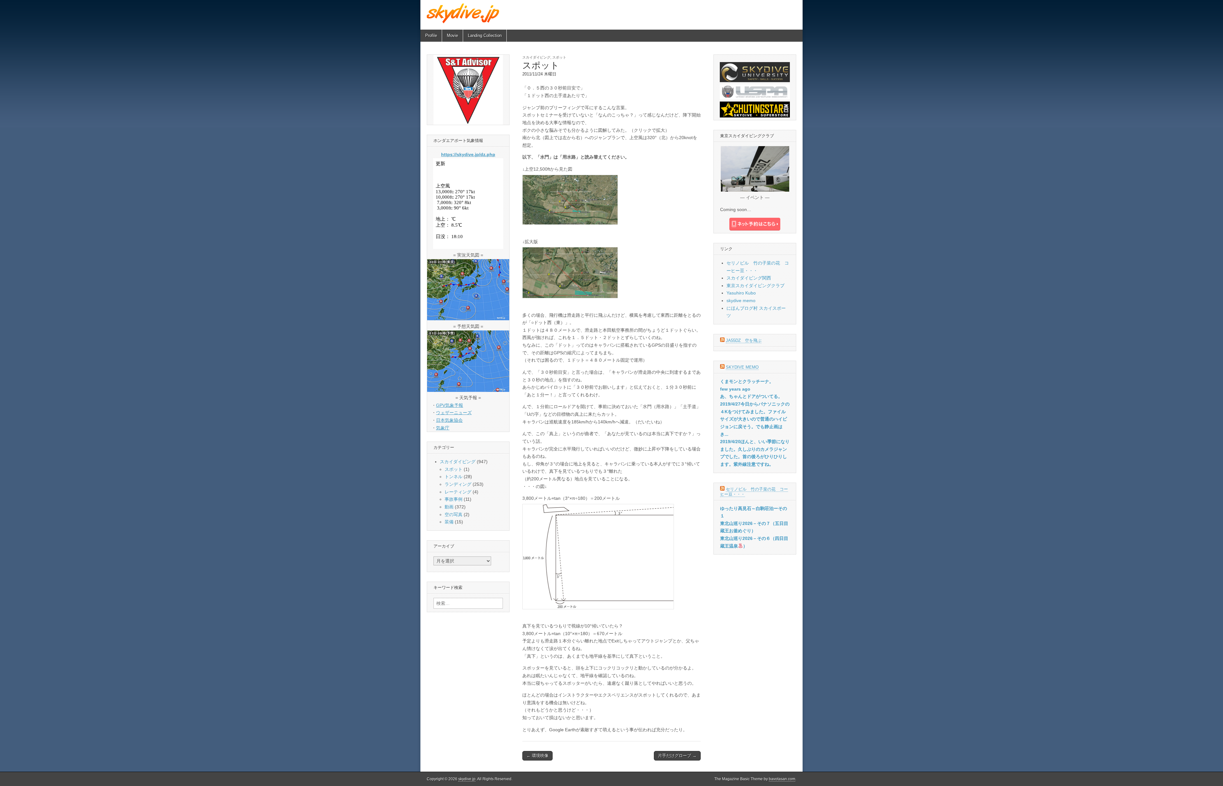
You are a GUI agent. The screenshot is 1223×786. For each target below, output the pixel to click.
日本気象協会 (449, 420)
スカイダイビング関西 (748, 277)
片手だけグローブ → (677, 755)
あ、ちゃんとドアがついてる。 (751, 396)
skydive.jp (467, 779)
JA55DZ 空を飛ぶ (744, 340)
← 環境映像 (537, 755)
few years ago (735, 389)
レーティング (458, 491)
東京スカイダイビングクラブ (755, 285)
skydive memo (740, 300)
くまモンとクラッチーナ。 (747, 381)
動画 (449, 506)
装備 (449, 521)
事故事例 (453, 499)
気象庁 (442, 427)
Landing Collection (485, 35)
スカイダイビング (536, 57)
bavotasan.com (782, 779)
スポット (559, 57)
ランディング (458, 484)
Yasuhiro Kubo (741, 292)
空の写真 (453, 514)
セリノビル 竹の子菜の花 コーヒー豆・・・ (754, 492)
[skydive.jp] (463, 13)
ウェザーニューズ (454, 412)
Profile (431, 35)
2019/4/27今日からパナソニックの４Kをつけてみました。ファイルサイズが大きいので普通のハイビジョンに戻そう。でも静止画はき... (755, 419)
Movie (452, 35)
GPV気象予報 (449, 405)
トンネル (453, 476)
